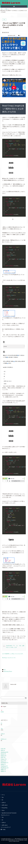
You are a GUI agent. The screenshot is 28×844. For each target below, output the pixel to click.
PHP (3, 757)
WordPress (4, 767)
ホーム (3, 794)
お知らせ (3, 733)
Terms (3, 810)
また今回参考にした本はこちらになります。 (13, 653)
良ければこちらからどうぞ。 (9, 657)
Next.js (3, 753)
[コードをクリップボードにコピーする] (24, 142)
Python (3, 759)
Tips (5, 669)
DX (1, 723)
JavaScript (6, 671)
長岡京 (3, 771)
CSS (3, 748)
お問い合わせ (4, 805)
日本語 (2, 711)
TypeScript (4, 766)
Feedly (3, 829)
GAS (3, 750)
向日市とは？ (4, 739)
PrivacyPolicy (4, 807)
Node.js (3, 755)
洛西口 (3, 769)
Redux (3, 764)
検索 (26, 698)
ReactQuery (4, 762)
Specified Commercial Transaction (9, 812)
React (10, 671)
